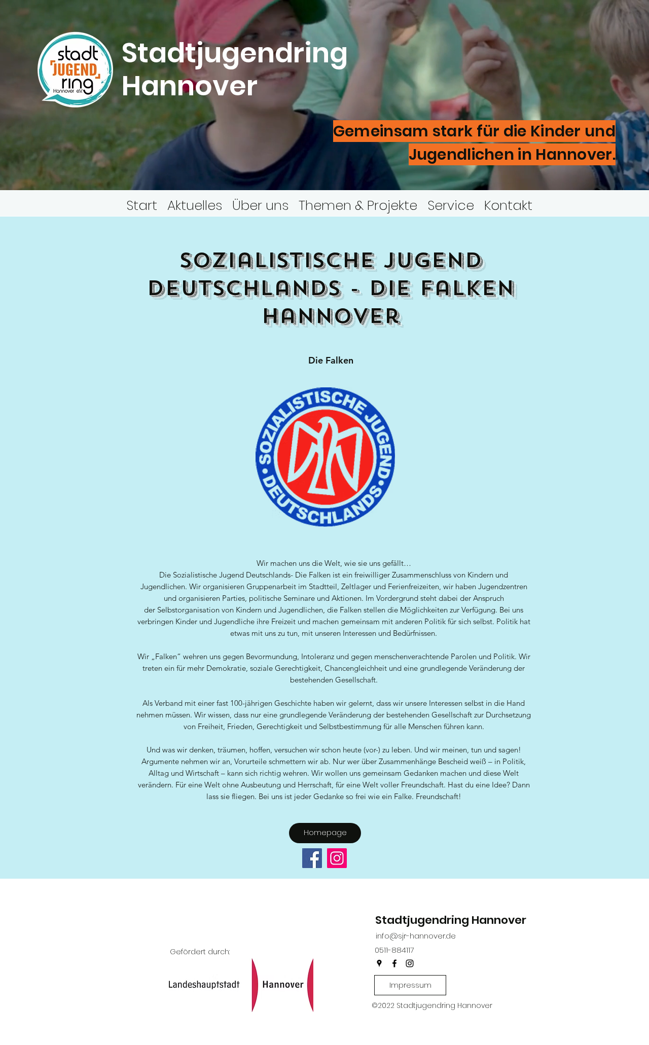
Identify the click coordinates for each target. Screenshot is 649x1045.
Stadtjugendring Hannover (450, 920)
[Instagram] (337, 858)
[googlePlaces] (379, 963)
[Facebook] (312, 858)
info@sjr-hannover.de (416, 935)
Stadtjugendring (235, 52)
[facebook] (394, 963)
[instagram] (410, 963)
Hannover (193, 85)
